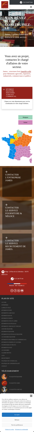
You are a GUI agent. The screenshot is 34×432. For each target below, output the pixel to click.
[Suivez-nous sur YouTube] (22, 290)
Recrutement (6, 358)
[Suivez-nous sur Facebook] (15, 290)
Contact (4, 366)
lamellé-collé (26, 71)
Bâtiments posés (7, 310)
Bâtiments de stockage (9, 323)
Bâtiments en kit (7, 347)
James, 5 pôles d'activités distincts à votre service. (16, 35)
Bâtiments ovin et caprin (9, 321)
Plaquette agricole (15, 389)
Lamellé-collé (6, 307)
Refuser (17, 420)
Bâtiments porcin (7, 318)
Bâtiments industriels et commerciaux (14, 339)
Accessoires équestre (8, 337)
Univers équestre (7, 329)
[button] (31, 396)
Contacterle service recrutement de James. (15, 244)
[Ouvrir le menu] (31, 7)
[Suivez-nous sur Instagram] (11, 290)
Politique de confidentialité (11, 363)
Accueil (4, 302)
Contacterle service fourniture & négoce (13, 211)
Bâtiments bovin (7, 315)
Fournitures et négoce (9, 345)
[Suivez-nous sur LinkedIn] (18, 290)
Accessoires (5, 350)
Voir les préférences (17, 425)
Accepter (17, 414)
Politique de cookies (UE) (9, 361)
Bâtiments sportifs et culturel (11, 342)
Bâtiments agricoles (8, 313)
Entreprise (5, 305)
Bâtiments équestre (8, 331)
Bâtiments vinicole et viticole (11, 326)
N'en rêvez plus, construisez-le (18, 23)
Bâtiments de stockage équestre (12, 334)
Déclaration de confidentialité (21, 429)
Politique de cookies (9, 429)
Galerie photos (6, 353)
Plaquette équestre (15, 376)
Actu (3, 355)
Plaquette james (14, 383)
